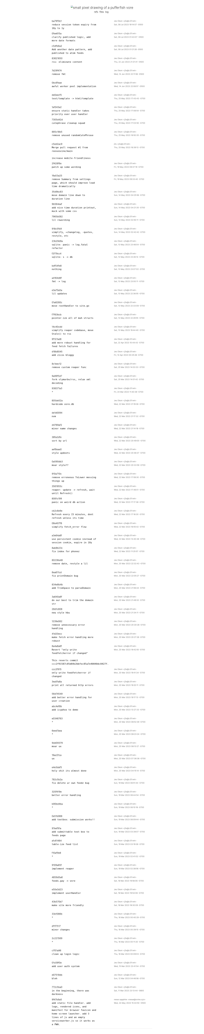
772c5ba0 (57, 987)
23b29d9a (57, 241)
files (102, 11)
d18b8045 (57, 351)
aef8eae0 (57, 449)
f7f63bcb (56, 314)
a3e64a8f (57, 535)
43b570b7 (57, 901)
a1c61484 (57, 840)
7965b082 (57, 216)
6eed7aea (57, 730)
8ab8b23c (57, 547)
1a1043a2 (57, 107)
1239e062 (57, 621)
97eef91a (56, 828)
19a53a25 (57, 175)
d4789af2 (57, 424)
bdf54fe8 (57, 265)
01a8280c (57, 302)
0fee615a (56, 33)
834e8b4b (57, 584)
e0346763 (57, 718)
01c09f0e (57, 962)
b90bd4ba (57, 803)
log (107, 11)
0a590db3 (57, 461)
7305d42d (57, 119)
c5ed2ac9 (57, 144)
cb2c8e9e (57, 510)
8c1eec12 (56, 363)
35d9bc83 (57, 191)
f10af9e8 (56, 852)
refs (96, 11)
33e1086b (57, 913)
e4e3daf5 (57, 767)
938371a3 (57, 388)
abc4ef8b (57, 706)
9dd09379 (57, 742)
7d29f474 (57, 70)
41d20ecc (57, 633)
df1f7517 (56, 926)
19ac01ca (56, 755)
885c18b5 (57, 131)
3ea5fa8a (57, 681)
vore (129, 8)
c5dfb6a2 (57, 46)
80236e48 (57, 560)
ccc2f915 (56, 669)
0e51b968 (57, 816)
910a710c (57, 473)
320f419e (57, 791)
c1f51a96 (56, 950)
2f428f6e (56, 163)
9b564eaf (57, 204)
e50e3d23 (57, 889)
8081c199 (57, 498)
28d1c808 (57, 609)
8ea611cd (57, 572)
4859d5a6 (57, 877)
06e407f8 (57, 523)
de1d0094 (57, 412)
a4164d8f (57, 277)
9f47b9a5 (57, 999)
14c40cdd (57, 326)
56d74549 (57, 693)
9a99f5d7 (57, 376)
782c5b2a (57, 779)
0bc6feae (57, 82)
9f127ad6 (56, 339)
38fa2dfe (56, 437)
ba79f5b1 (57, 21)
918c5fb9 (57, 228)
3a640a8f (57, 596)
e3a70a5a (57, 290)
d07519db (57, 974)
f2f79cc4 (56, 253)
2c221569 (57, 938)
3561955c (57, 486)
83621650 (57, 58)
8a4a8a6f (57, 646)
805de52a (57, 400)
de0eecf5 (57, 94)
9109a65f (57, 865)
